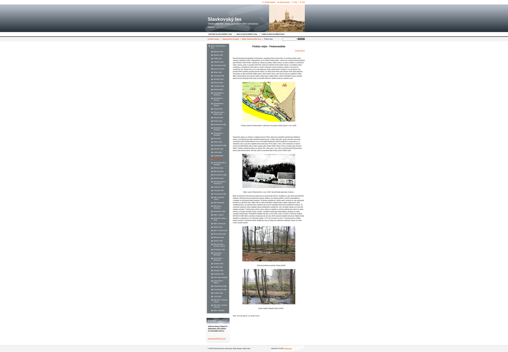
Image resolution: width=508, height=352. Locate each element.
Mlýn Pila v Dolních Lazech (220, 301)
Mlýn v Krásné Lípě (220, 230)
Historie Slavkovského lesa (220, 34)
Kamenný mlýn (219, 69)
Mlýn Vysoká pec (220, 224)
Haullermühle (218, 156)
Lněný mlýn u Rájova (218, 282)
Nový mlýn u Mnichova (218, 254)
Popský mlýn (218, 109)
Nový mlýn (217, 139)
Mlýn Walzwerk (219, 203)
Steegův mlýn (218, 270)
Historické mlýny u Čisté (220, 219)
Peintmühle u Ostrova (218, 99)
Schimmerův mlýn (220, 145)
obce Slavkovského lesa (246, 34)
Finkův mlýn (218, 159)
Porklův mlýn (218, 267)
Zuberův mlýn (218, 149)
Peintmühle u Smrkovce (218, 129)
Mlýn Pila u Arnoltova (217, 207)
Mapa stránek (285, 2)
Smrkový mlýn (219, 178)
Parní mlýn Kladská (220, 277)
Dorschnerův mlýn (220, 175)
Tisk (303, 2)
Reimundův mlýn (220, 234)
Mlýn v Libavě (218, 215)
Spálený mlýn (218, 264)
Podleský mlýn (219, 274)
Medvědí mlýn (219, 79)
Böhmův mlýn (218, 168)
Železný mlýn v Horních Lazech (219, 245)
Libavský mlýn (219, 190)
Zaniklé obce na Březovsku (273, 34)
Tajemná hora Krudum (230, 39)
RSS (295, 2)
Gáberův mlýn (219, 62)
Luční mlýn (217, 296)
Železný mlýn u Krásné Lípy (219, 113)
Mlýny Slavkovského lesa (251, 39)
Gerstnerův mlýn (219, 211)
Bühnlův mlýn (218, 52)
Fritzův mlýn (218, 121)
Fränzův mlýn (218, 118)
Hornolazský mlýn (220, 194)
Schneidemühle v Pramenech (220, 183)
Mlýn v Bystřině (219, 310)
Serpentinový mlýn (220, 286)
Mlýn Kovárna (218, 171)
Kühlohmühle (218, 89)
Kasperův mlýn (219, 187)
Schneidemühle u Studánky (220, 163)
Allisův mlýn (218, 142)
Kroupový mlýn (219, 86)
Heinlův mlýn (218, 241)
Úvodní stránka (213, 39)
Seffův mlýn (218, 58)
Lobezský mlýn (219, 76)
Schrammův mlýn (220, 65)
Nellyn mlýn (218, 72)
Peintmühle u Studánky (218, 134)
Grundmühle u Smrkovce (219, 94)
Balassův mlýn (219, 237)
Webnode (288, 348)
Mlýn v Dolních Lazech (219, 198)
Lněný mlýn (218, 152)
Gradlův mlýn (218, 293)
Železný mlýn (218, 83)
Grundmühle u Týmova (219, 104)
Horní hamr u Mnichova (218, 259)
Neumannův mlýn (220, 124)
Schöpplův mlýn (219, 250)
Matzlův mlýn (218, 55)
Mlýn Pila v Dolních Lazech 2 (220, 306)
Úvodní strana (300, 51)
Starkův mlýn (218, 227)
